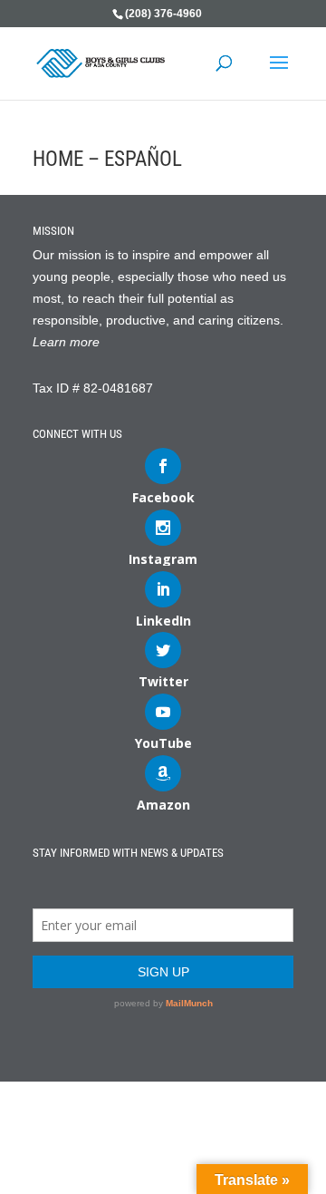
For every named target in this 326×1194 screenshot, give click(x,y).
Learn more (66, 342)
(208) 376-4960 (163, 13)
